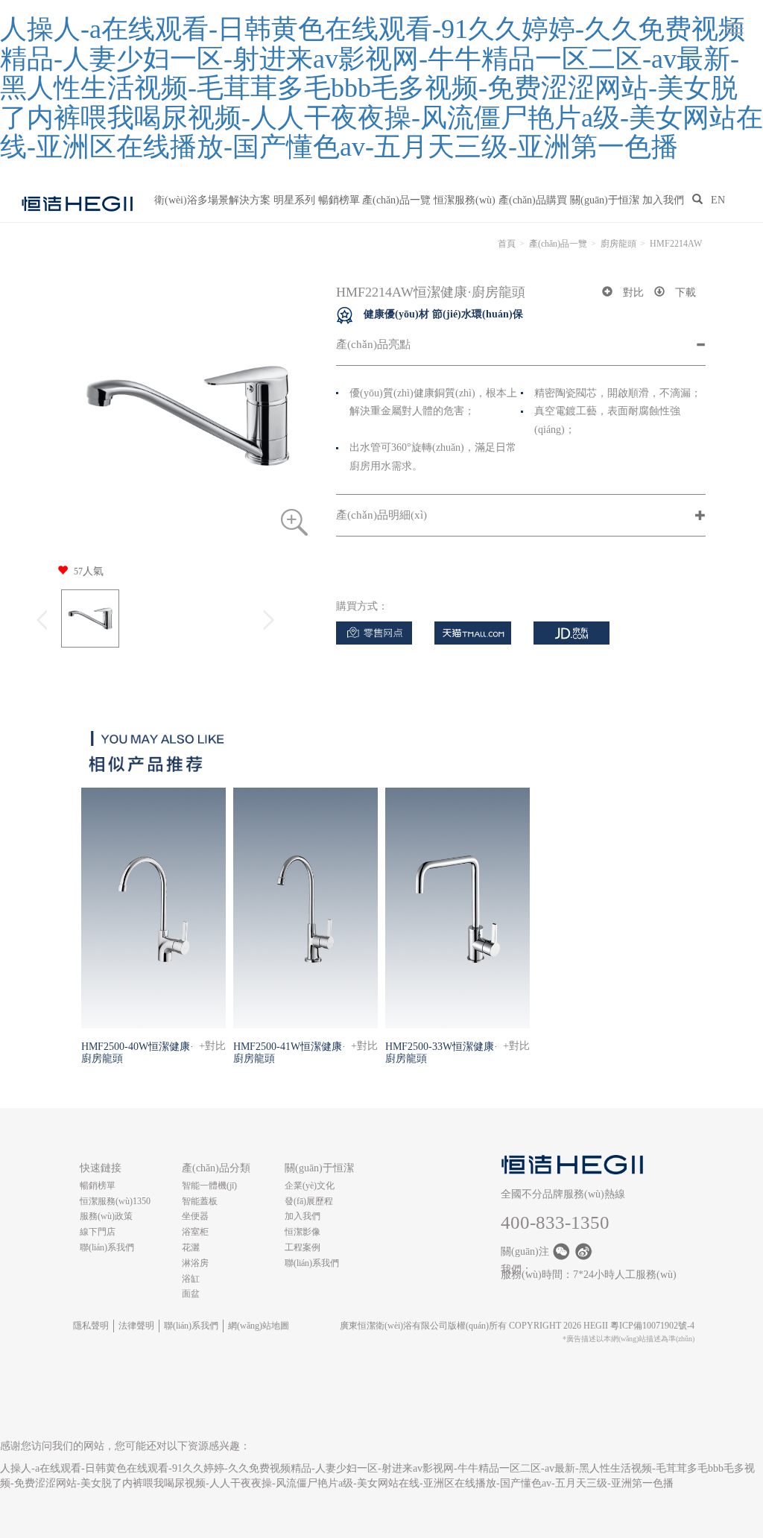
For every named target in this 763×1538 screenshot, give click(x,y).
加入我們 (663, 200)
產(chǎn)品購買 (532, 200)
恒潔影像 (302, 1232)
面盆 (191, 1293)
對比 (633, 292)
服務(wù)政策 (106, 1216)
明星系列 (294, 200)
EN (718, 200)
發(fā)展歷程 (309, 1201)
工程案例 (302, 1247)
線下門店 (97, 1232)
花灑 (191, 1247)
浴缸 (191, 1278)
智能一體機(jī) (209, 1185)
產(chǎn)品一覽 (396, 200)
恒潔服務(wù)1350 (115, 1201)
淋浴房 (195, 1263)
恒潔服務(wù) (465, 200)
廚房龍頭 (618, 243)
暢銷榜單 (339, 200)
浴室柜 (195, 1232)
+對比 (212, 1045)
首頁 (507, 243)
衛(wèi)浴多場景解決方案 (212, 200)
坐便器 (195, 1216)
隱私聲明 (91, 1325)
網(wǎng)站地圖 (258, 1325)
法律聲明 (136, 1325)
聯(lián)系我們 (107, 1247)
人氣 (89, 571)
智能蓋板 (200, 1201)
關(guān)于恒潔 (604, 200)
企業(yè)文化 (310, 1185)
